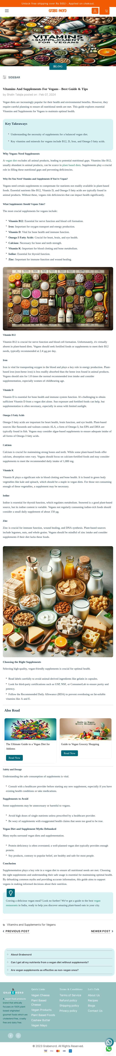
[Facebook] (10, 1035)
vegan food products (15, 998)
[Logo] (57, 10)
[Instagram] (18, 1035)
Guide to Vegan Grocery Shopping (80, 744)
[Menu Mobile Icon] (7, 11)
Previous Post (17, 931)
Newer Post (100, 931)
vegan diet (11, 160)
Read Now (14, 757)
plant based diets (71, 165)
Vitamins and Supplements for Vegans (31, 924)
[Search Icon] (15, 10)
